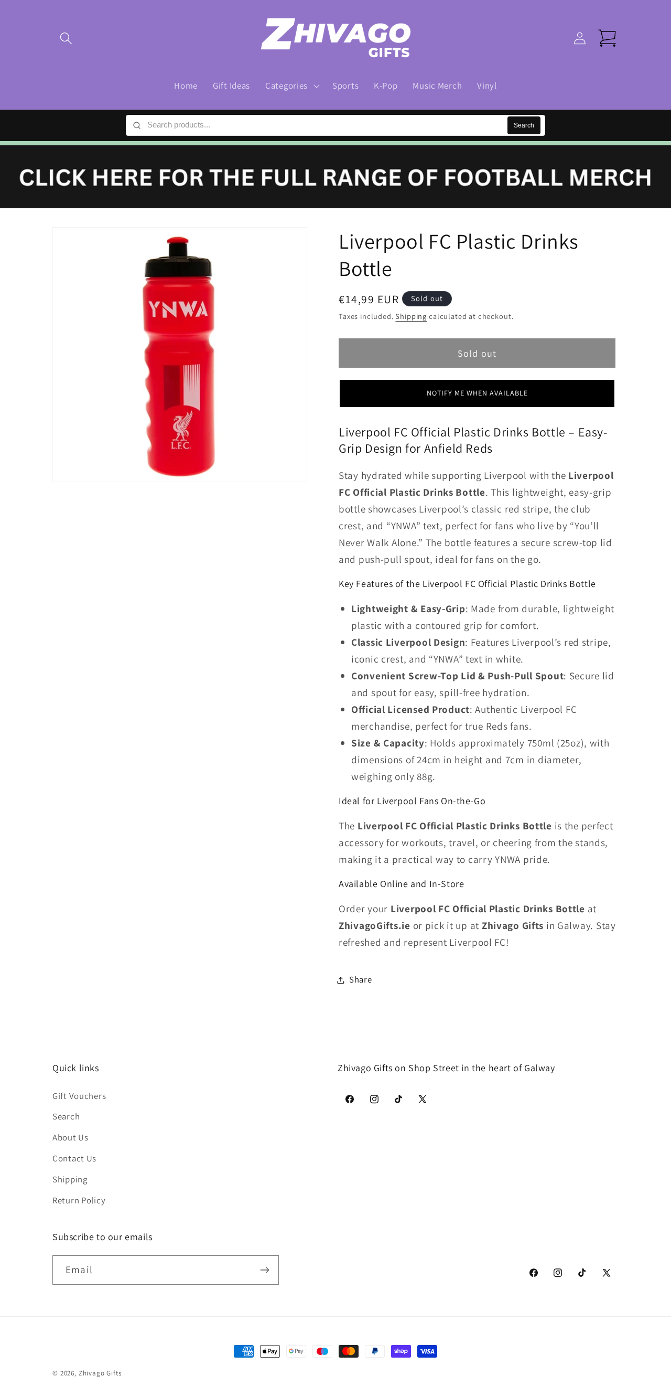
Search (524, 125)
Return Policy (78, 1201)
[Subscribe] (264, 1270)
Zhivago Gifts (100, 1373)
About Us (70, 1138)
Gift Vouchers (79, 1096)
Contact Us (74, 1159)
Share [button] (360, 979)
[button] (66, 38)
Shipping (411, 317)
